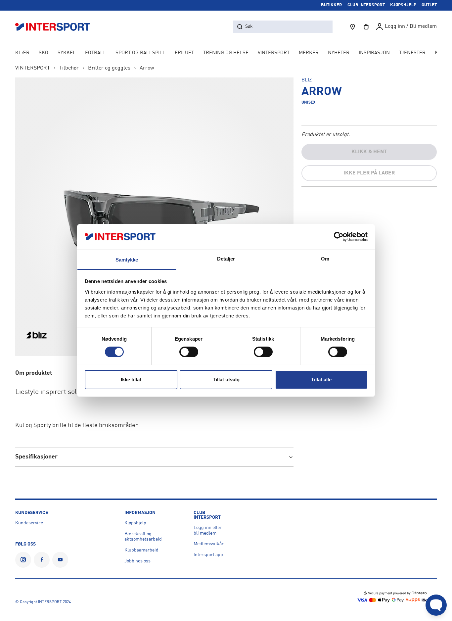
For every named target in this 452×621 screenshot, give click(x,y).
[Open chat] (436, 605)
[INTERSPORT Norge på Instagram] (23, 560)
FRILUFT (184, 53)
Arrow (147, 68)
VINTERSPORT (274, 53)
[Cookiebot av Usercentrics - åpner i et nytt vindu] (339, 237)
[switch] (188, 352)
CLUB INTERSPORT (366, 5)
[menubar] (226, 53)
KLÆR (22, 53)
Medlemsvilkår (209, 544)
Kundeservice (29, 523)
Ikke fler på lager (369, 173)
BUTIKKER (331, 5)
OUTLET (429, 5)
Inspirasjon (374, 53)
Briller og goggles (109, 68)
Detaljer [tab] (226, 259)
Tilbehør (69, 68)
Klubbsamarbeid (141, 550)
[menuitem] (412, 53)
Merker (309, 53)
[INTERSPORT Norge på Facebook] (42, 560)
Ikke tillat (131, 379)
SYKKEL (67, 53)
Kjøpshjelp (135, 523)
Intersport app (208, 554)
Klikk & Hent (369, 152)
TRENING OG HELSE (226, 53)
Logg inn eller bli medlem (208, 530)
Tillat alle (321, 379)
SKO (43, 53)
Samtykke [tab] (126, 260)
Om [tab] (325, 259)
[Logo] (56, 26)
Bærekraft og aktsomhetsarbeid (143, 537)
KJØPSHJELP (403, 5)
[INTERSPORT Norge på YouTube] (60, 560)
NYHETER (338, 53)
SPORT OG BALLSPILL (140, 53)
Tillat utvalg (226, 379)
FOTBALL (95, 53)
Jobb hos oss (137, 561)
